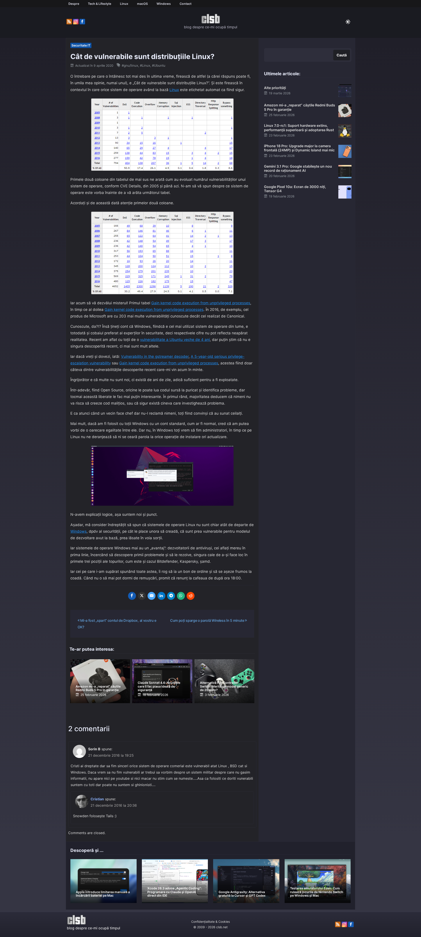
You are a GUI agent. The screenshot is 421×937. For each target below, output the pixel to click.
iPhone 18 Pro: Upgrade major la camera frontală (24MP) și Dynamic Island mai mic (299, 148)
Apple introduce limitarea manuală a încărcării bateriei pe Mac (103, 894)
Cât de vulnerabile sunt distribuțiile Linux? (142, 56)
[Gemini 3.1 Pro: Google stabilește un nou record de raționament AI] (344, 171)
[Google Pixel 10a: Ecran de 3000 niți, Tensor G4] (344, 192)
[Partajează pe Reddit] (190, 596)
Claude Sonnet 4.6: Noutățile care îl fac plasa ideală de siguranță (159, 686)
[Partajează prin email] (151, 596)
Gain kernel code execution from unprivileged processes (200, 303)
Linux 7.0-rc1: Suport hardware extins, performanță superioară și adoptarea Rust (299, 127)
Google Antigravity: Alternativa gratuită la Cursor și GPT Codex (242, 894)
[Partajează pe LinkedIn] (161, 596)
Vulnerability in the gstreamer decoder (155, 356)
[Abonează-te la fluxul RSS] (69, 22)
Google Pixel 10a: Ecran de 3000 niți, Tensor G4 (295, 189)
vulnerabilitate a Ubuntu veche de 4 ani (175, 339)
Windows (78, 531)
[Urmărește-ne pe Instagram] (75, 22)
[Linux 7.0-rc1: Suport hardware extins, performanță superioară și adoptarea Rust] (344, 130)
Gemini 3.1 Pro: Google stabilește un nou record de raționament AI (298, 168)
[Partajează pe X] (142, 596)
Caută (342, 55)
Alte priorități (275, 88)
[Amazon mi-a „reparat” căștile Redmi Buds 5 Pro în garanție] (344, 110)
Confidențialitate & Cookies (210, 921)
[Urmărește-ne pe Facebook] (82, 22)
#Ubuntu (158, 65)
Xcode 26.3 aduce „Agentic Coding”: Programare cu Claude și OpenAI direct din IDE (174, 892)
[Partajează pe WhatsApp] (181, 596)
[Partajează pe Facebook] (132, 596)
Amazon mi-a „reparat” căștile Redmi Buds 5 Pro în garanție (98, 688)
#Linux (145, 65)
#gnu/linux (130, 65)
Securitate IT (80, 45)
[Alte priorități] (344, 90)
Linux (174, 90)
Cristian (97, 799)
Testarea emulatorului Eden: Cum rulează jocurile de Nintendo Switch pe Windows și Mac (316, 892)
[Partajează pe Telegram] (171, 596)
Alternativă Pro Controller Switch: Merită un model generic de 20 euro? (224, 686)
